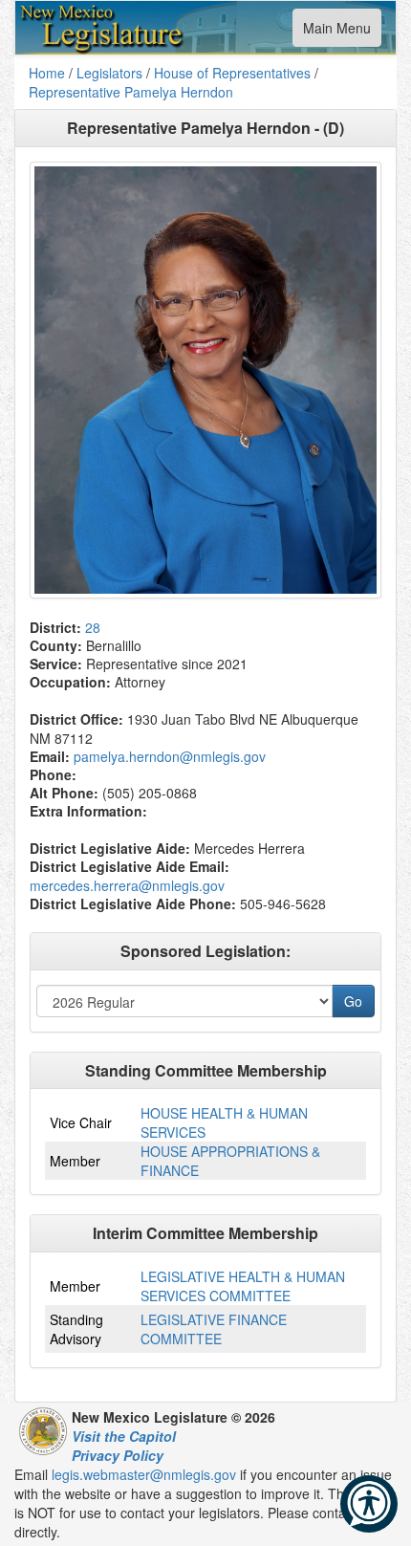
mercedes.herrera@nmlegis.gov (127, 885)
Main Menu (336, 32)
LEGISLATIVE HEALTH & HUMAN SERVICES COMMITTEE (243, 1286)
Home (47, 72)
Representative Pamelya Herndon (131, 91)
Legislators (109, 72)
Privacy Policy (117, 1455)
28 (92, 627)
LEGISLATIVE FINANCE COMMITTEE (214, 1329)
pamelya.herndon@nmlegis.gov (170, 756)
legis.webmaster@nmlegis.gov (144, 1474)
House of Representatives (232, 72)
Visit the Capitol (124, 1436)
